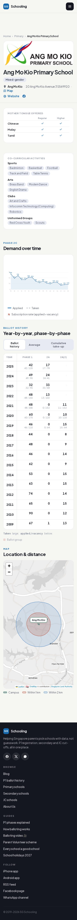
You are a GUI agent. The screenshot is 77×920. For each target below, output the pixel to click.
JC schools (10, 800)
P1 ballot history (13, 780)
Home (7, 36)
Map (10, 90)
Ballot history (14, 344)
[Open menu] (70, 6)
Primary (18, 36)
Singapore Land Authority (61, 686)
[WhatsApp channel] (25, 756)
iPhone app (10, 871)
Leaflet (21, 686)
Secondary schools (16, 793)
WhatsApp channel (15, 897)
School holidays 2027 (17, 855)
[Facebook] (24, 96)
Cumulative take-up (58, 344)
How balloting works (16, 829)
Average (34, 344)
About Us (9, 806)
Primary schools (14, 787)
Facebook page (13, 891)
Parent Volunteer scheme (20, 842)
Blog (6, 774)
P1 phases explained (16, 822)
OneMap (33, 686)
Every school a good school (21, 849)
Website (13, 96)
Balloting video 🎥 (15, 835)
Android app (11, 878)
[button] (9, 566)
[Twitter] (16, 756)
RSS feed (9, 884)
